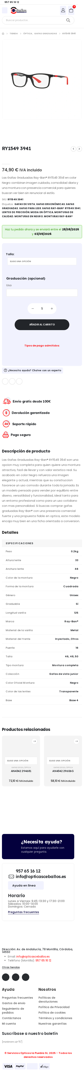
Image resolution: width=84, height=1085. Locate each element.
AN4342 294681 (21, 771)
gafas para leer (30, 208)
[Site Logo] (19, 10)
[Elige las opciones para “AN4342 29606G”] (76, 741)
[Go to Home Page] (3, 33)
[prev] (73, 149)
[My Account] (63, 10)
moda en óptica (41, 212)
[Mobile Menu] (4, 10)
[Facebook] (5, 381)
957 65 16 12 (43, 960)
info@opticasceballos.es (33, 956)
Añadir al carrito (42, 324)
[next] (79, 149)
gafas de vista (24, 204)
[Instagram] (19, 381)
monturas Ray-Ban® (58, 216)
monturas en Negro (28, 216)
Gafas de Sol (17, 767)
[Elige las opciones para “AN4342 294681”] (34, 741)
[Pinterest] (12, 381)
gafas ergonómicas (50, 204)
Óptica (27, 767)
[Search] (68, 20)
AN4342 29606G (62, 771)
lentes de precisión (15, 212)
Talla (10, 254)
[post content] (21, 746)
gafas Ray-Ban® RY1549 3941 (61, 208)
